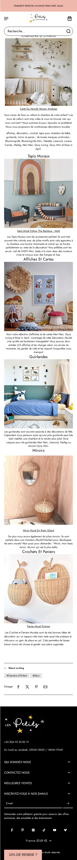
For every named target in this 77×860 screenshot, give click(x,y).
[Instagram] (33, 830)
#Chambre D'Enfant (17, 676)
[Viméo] (65, 830)
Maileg (17, 145)
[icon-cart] (68, 18)
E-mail (9, 803)
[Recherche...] (68, 31)
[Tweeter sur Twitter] (27, 686)
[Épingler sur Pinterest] (36, 686)
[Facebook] (11, 830)
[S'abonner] (68, 803)
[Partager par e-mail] (45, 686)
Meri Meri (28, 145)
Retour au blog (16, 668)
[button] (23, 855)
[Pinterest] (22, 830)
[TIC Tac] (43, 830)
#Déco (36, 676)
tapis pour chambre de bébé (54, 133)
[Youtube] (54, 830)
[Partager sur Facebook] (18, 686)
